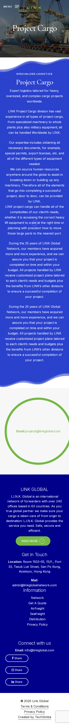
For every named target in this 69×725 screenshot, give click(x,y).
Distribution (37, 619)
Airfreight (37, 608)
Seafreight (37, 614)
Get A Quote (37, 603)
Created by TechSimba (34, 717)
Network (37, 598)
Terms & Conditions (35, 706)
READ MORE (29, 541)
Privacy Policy (37, 624)
